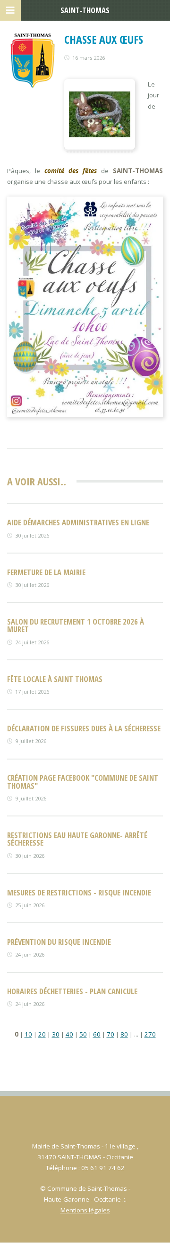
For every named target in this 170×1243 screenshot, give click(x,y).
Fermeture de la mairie (46, 572)
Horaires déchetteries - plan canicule (72, 991)
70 (110, 1034)
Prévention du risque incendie (59, 941)
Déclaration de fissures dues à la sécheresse (84, 728)
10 (28, 1034)
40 (69, 1034)
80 (124, 1034)
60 (97, 1034)
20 (42, 1034)
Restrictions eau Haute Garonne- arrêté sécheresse (77, 839)
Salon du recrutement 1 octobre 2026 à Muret (75, 625)
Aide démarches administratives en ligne (78, 522)
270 (150, 1034)
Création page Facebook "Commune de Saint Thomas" (82, 781)
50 (83, 1034)
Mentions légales (85, 1210)
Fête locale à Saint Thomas (54, 678)
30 (56, 1034)
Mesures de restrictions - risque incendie (79, 892)
